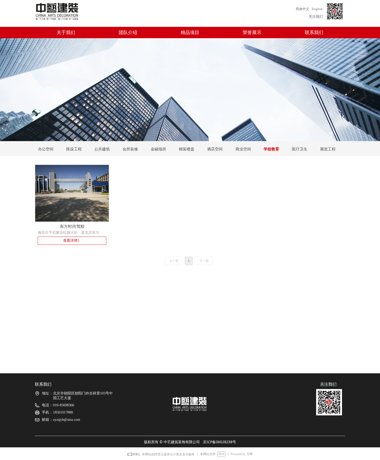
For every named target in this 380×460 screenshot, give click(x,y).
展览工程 (328, 149)
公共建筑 (102, 149)
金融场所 (158, 149)
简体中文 (302, 9)
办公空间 (46, 149)
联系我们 (314, 32)
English (317, 9)
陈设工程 (74, 149)
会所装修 (130, 149)
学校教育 (271, 149)
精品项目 (190, 32)
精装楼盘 (186, 149)
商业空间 (243, 149)
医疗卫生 (299, 149)
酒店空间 (215, 149)
